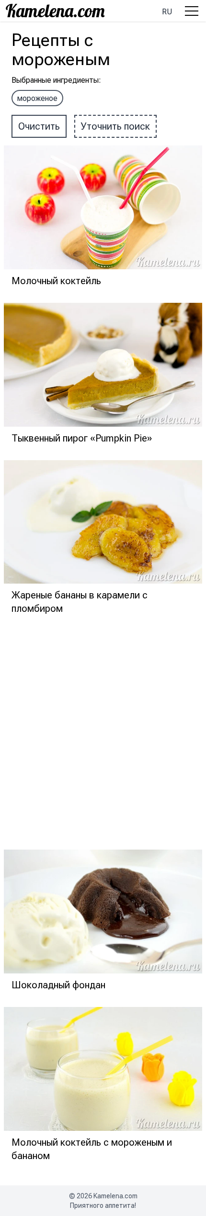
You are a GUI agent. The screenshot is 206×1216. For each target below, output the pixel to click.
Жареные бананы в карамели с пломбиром (79, 601)
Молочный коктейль (56, 281)
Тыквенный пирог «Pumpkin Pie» (81, 438)
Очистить (39, 126)
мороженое (37, 98)
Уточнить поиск (115, 126)
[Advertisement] (103, 733)
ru (167, 11)
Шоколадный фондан (58, 985)
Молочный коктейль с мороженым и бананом (91, 1149)
